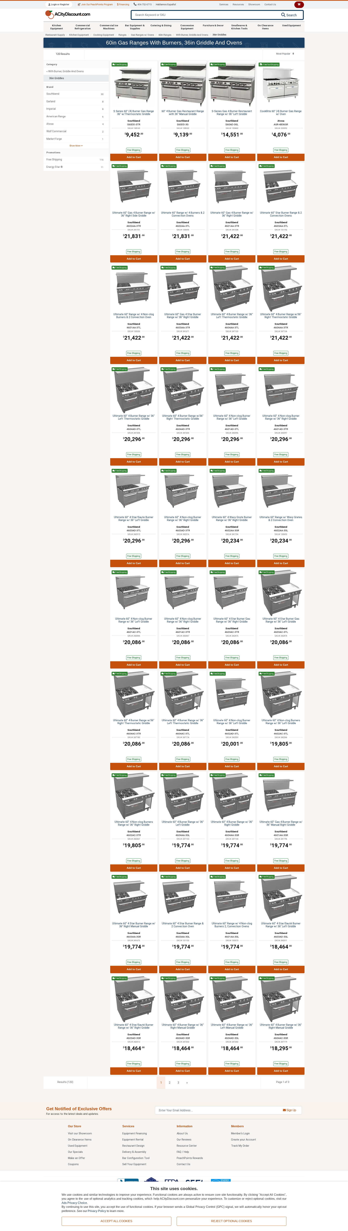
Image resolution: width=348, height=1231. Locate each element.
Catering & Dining (160, 25)
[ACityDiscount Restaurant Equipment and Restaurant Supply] (67, 14)
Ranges (123, 34)
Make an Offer (76, 1158)
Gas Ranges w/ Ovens (142, 34)
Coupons (73, 1164)
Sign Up (291, 1110)
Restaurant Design (133, 1145)
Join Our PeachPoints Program (96, 4)
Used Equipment (291, 25)
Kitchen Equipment (56, 27)
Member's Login (240, 1133)
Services (223, 4)
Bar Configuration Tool (136, 1158)
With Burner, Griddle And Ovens (192, 34)
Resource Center (187, 1145)
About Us (182, 1133)
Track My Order (240, 1145)
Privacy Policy (97, 1211)
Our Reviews (184, 1139)
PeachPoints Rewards (190, 1158)
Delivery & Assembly (134, 1152)
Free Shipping (133, 150)
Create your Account (243, 1139)
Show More (75, 145)
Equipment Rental (132, 1139)
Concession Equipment (187, 27)
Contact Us (270, 4)
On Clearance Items (265, 27)
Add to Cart (134, 157)
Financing (124, 4)
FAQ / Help (183, 1152)
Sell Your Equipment (134, 1164)
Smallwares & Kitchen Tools (239, 27)
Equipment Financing (134, 1133)
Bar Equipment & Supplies (135, 27)
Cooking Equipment (103, 34)
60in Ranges (165, 34)
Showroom (254, 4)
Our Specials (75, 1152)
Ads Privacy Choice (74, 1202)
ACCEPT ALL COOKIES (116, 1221)
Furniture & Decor (213, 25)
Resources (238, 4)
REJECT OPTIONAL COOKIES (231, 1221)
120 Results (63, 53)
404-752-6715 (144, 4)
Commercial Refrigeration (83, 27)
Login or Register (59, 4)
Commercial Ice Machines (109, 27)
